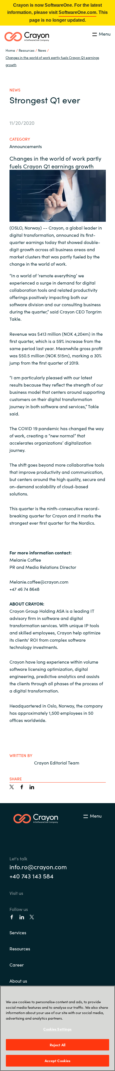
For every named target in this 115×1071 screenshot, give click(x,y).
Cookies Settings (57, 1029)
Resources (19, 948)
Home (10, 50)
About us (18, 981)
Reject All (57, 1044)
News (42, 50)
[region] (57, 1028)
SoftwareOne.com (77, 12)
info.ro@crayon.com (38, 866)
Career (16, 965)
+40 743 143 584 (31, 875)
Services (17, 932)
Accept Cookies (58, 1060)
